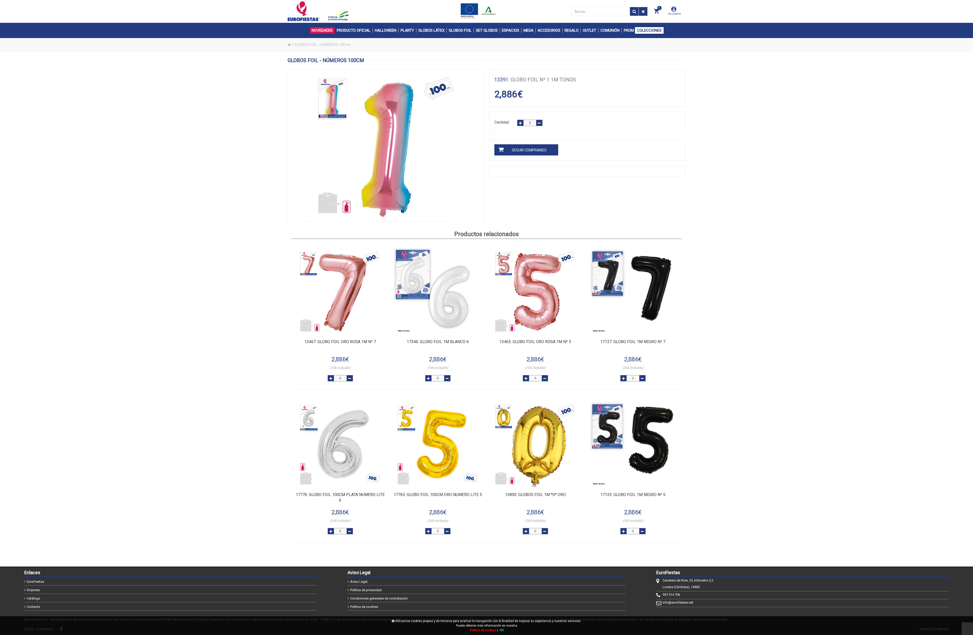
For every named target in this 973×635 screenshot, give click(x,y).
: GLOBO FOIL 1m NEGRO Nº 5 (632, 494)
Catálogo (33, 598)
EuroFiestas (35, 582)
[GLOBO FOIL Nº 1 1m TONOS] (386, 145)
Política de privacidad (366, 590)
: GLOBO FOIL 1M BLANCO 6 (438, 341)
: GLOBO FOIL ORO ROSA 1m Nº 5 (535, 341)
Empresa (33, 590)
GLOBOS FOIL (305, 45)
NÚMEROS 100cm (336, 45)
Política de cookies (364, 607)
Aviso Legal (358, 582)
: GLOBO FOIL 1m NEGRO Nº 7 (632, 341)
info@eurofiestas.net (678, 602)
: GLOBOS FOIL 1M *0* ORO (535, 494)
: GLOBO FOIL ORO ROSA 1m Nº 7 (340, 341)
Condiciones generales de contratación (379, 598)
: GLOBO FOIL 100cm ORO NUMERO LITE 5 (438, 494)
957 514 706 (671, 594)
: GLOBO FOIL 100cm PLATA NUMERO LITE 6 (340, 497)
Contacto (33, 607)
